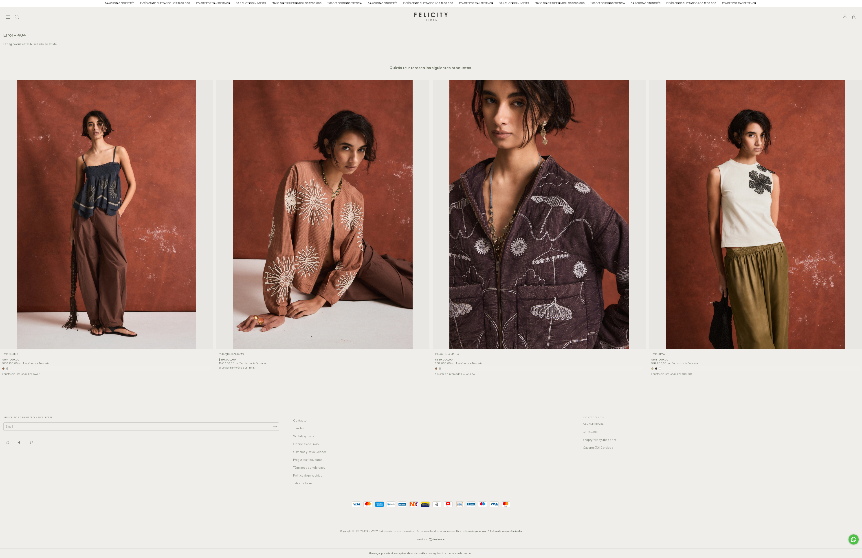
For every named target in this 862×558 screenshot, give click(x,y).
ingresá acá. (479, 531)
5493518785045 (594, 424)
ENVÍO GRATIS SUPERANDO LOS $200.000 (91, 3)
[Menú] (8, 17)
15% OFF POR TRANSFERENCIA (139, 3)
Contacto (300, 420)
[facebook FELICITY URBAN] (19, 442)
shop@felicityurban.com (599, 440)
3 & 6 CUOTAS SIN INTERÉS (46, 3)
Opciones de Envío (306, 444)
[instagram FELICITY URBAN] (7, 442)
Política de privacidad (308, 475)
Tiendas (298, 428)
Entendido (484, 553)
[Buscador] (17, 17)
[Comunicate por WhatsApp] (854, 539)
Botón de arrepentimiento (506, 531)
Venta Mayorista (303, 436)
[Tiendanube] (431, 540)
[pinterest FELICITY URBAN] (31, 442)
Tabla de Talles (302, 483)
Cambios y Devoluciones (310, 452)
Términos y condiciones (309, 467)
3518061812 (590, 432)
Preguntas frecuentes (307, 459)
